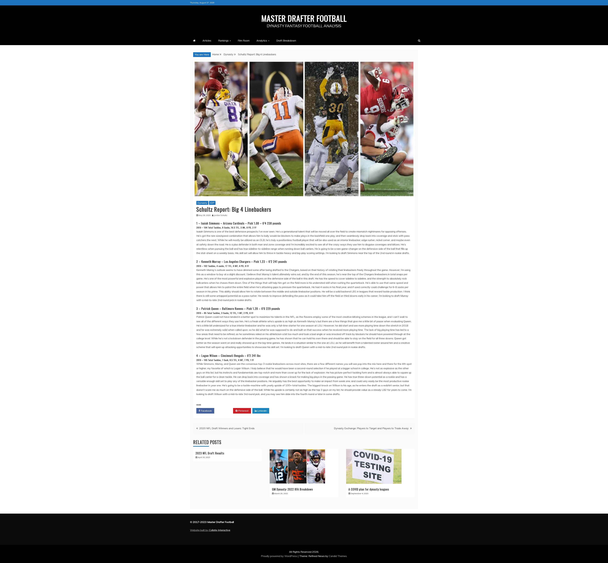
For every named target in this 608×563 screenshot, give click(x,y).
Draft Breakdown (286, 40)
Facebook (206, 410)
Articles (207, 40)
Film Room (244, 40)
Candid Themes (338, 556)
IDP (212, 202)
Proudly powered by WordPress (279, 556)
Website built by (210, 530)
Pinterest (243, 410)
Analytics (261, 40)
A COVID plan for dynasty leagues (368, 489)
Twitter (224, 410)
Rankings (223, 40)
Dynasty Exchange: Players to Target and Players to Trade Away (371, 428)
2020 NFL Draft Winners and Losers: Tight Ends (227, 428)
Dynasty (202, 202)
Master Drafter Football (304, 18)
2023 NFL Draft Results (210, 453)
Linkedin (262, 410)
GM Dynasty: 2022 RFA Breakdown (292, 489)
